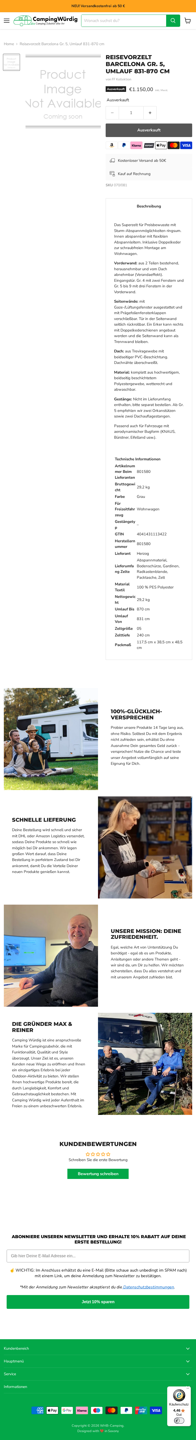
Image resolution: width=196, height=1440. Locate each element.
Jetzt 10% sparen (98, 1302)
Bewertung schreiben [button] (98, 1174)
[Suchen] (173, 21)
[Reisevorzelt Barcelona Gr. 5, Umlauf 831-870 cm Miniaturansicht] (11, 62)
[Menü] (188, 1389)
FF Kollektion (121, 79)
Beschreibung (149, 206)
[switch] (179, 1421)
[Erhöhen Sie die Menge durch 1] (150, 112)
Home (9, 44)
